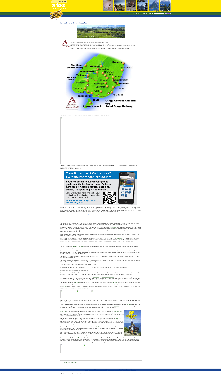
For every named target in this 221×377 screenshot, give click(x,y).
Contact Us (133, 369)
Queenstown (113, 227)
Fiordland (62, 273)
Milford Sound (96, 277)
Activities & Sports (118, 369)
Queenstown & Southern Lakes (95, 369)
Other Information (126, 369)
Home (86, 369)
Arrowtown (119, 238)
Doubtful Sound (105, 277)
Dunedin (80, 337)
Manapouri (65, 288)
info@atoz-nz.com (68, 374)
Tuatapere (116, 306)
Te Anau (77, 282)
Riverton (129, 304)
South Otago (99, 326)
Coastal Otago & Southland (108, 369)
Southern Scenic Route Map (70, 362)
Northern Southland (78, 246)
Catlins (117, 318)
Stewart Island (117, 311)
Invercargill (63, 311)
